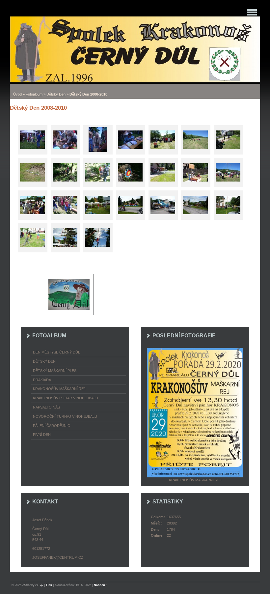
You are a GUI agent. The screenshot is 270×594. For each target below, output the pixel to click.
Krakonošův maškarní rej (59, 389)
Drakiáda (42, 380)
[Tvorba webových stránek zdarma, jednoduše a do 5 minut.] (42, 585)
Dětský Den (56, 94)
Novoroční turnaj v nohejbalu (65, 416)
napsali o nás (46, 407)
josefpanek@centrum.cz (57, 557)
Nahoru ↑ (101, 585)
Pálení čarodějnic (51, 426)
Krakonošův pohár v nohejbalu (65, 398)
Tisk (49, 585)
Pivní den (42, 435)
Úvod (17, 94)
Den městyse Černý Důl (56, 352)
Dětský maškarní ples (54, 371)
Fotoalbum (34, 94)
